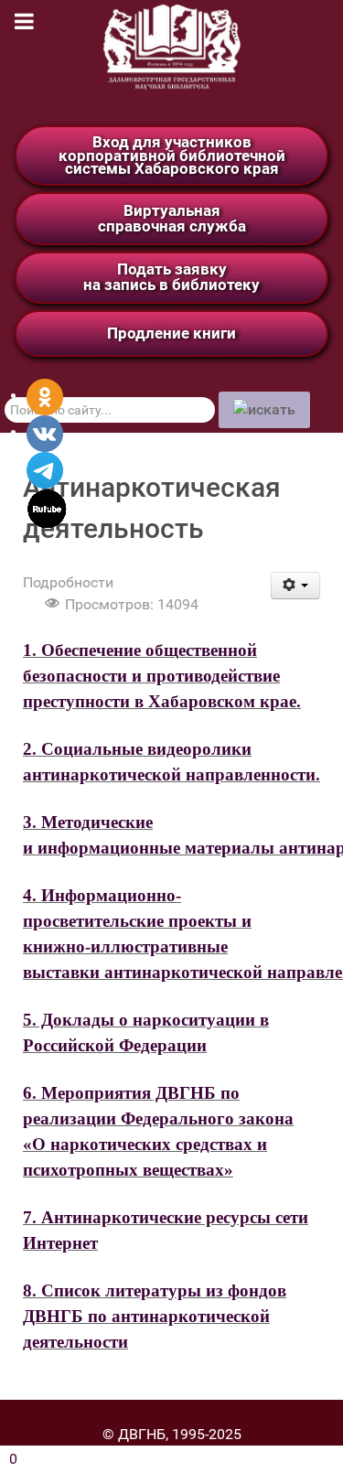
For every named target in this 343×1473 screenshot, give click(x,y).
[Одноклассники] (45, 395)
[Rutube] (47, 507)
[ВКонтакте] (45, 432)
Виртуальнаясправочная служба (172, 218)
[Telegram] (45, 469)
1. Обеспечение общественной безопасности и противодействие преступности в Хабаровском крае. (162, 675)
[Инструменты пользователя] (296, 585)
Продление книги (171, 333)
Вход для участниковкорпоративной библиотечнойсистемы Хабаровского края (172, 155)
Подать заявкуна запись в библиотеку (171, 277)
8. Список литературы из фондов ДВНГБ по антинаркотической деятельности (154, 1316)
